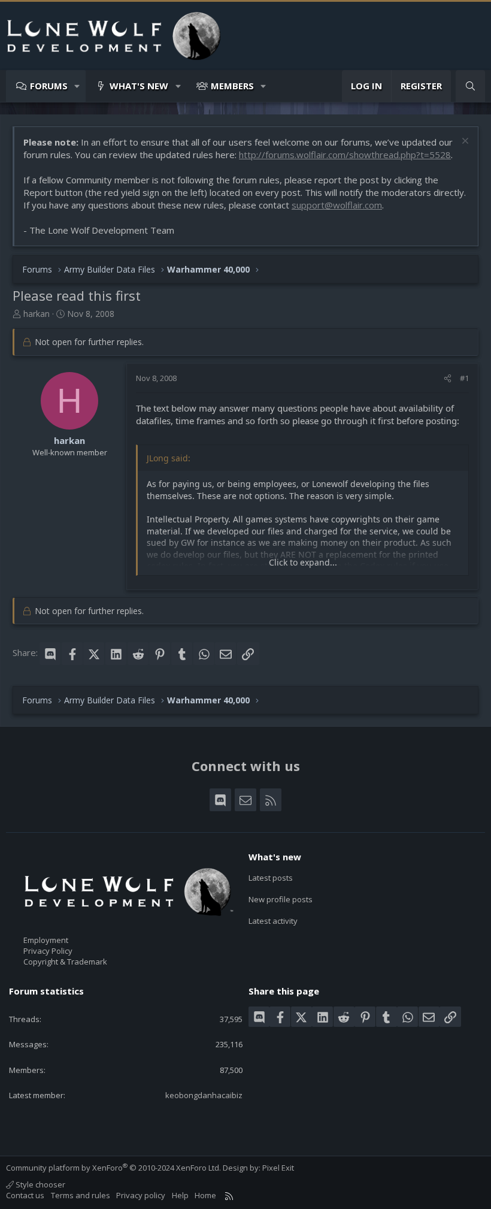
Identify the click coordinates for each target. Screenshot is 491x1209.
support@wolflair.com (337, 205)
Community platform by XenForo (113, 1167)
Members (232, 86)
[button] (77, 86)
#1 (464, 378)
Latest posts (270, 877)
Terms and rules (80, 1195)
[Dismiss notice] (464, 142)
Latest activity (273, 920)
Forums (49, 86)
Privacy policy (140, 1195)
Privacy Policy (47, 950)
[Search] (470, 86)
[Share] (448, 378)
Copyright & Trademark (65, 961)
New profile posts (280, 899)
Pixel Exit (278, 1167)
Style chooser (39, 1184)
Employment (45, 940)
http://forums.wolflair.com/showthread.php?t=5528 (345, 155)
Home (205, 1195)
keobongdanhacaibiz (204, 1095)
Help (180, 1195)
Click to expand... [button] (303, 562)
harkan (36, 313)
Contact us (25, 1195)
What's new (139, 86)
